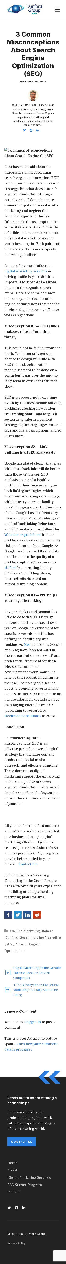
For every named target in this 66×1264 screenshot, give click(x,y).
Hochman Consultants (22, 716)
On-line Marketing (25, 931)
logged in (33, 1022)
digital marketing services (25, 271)
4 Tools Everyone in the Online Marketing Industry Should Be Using (36, 990)
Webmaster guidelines (22, 534)
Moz (27, 644)
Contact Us (21, 1142)
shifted (10, 567)
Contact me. (28, 864)
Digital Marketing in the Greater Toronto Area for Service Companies (37, 973)
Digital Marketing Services (29, 1177)
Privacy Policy (16, 1243)
